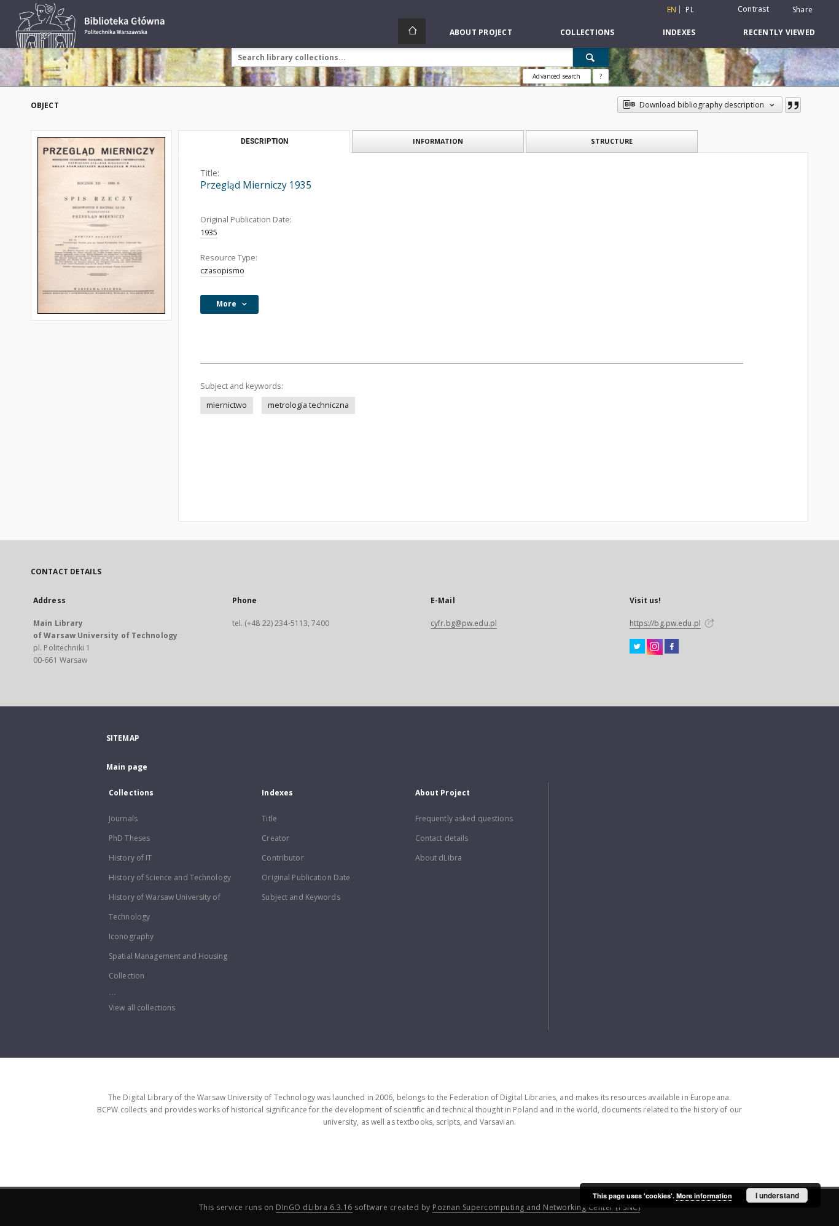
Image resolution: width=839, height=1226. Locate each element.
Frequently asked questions (464, 818)
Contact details (442, 838)
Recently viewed (779, 32)
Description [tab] (264, 141)
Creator (275, 838)
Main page (126, 767)
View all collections (142, 1007)
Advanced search (556, 76)
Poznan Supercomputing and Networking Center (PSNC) (536, 1207)
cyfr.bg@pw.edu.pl (464, 623)
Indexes (679, 32)
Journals (123, 818)
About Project (481, 32)
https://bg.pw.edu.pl (665, 623)
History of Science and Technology (170, 877)
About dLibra (438, 858)
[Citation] (793, 105)
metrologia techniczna (308, 405)
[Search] (591, 57)
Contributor (282, 858)
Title (269, 818)
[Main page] (412, 31)
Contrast (753, 9)
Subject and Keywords (301, 897)
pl (689, 10)
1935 (208, 232)
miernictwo (226, 405)
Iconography (131, 936)
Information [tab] (438, 141)
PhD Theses (129, 838)
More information (704, 1195)
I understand (777, 1195)
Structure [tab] (612, 141)
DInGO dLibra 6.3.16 (314, 1207)
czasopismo (222, 270)
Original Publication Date (306, 877)
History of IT (130, 858)
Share (802, 10)
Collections (587, 32)
